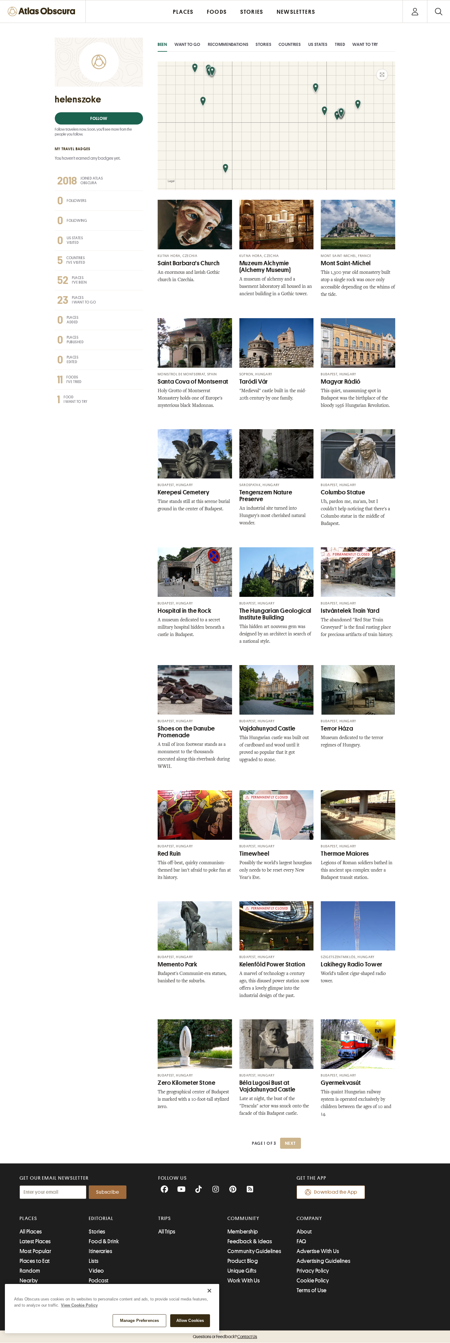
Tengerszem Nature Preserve (265, 495)
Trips (164, 1218)
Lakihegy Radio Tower (351, 964)
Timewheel (254, 853)
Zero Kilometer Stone (187, 1083)
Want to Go (187, 44)
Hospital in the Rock (185, 611)
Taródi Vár (253, 381)
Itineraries (100, 1251)
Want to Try (365, 44)
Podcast (98, 1280)
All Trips (166, 1231)
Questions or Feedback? (225, 1336)
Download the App (335, 1192)
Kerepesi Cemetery (184, 492)
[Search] (438, 11)
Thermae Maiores (345, 853)
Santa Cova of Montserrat (193, 381)
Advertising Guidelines (323, 1261)
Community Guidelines (254, 1251)
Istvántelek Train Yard (350, 611)
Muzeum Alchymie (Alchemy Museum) (265, 266)
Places (28, 1218)
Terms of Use (311, 1290)
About (304, 1231)
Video (96, 1270)
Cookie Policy (313, 1280)
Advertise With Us (318, 1251)
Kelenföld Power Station (272, 964)
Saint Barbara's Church (189, 263)
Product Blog (242, 1261)
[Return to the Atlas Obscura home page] (43, 11)
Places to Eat (35, 1261)
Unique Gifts (241, 1270)
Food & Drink (104, 1241)
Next (290, 1143)
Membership (242, 1231)
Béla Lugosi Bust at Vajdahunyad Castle (267, 1086)
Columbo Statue (343, 492)
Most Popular (35, 1251)
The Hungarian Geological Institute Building (275, 614)
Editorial (101, 1218)
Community (243, 1218)
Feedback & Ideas (249, 1241)
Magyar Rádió (341, 381)
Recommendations (228, 44)
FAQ (301, 1241)
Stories (263, 44)
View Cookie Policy (79, 1305)
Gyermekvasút (341, 1083)
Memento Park (177, 964)
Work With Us (243, 1280)
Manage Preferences (139, 1320)
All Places (31, 1231)
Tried (340, 44)
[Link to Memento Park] (195, 926)
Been (162, 44)
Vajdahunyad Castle (267, 728)
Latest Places (35, 1241)
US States (318, 44)
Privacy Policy (313, 1270)
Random (30, 1270)
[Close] (209, 1290)
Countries (290, 44)
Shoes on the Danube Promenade (186, 731)
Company (309, 1218)
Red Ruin (169, 853)
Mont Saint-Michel (346, 263)
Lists (93, 1261)
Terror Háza (337, 728)
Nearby (29, 1280)
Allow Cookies (190, 1320)
